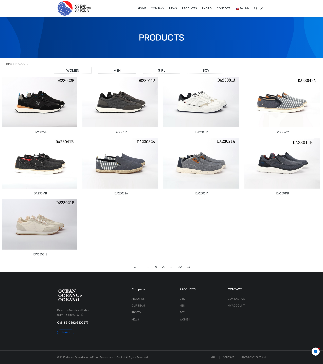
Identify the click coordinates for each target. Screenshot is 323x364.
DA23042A (282, 132)
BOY (206, 70)
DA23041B (40, 193)
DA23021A (201, 193)
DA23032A (121, 193)
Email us (66, 332)
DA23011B (282, 193)
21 (171, 267)
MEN (117, 70)
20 (163, 267)
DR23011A (121, 132)
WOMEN (72, 70)
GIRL (161, 70)
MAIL (213, 357)
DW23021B (40, 254)
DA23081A (201, 132)
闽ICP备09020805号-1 (253, 357)
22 (180, 267)
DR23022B (40, 132)
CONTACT (229, 357)
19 (155, 267)
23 (188, 267)
